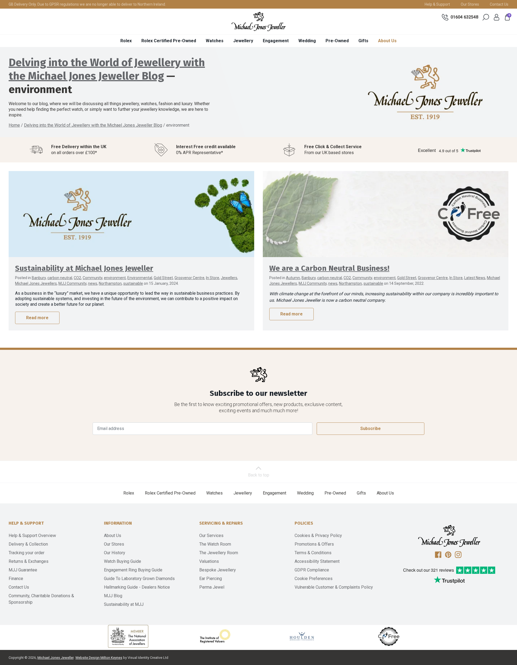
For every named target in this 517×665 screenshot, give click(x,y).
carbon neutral (59, 278)
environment (115, 278)
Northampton (110, 283)
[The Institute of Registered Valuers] (215, 636)
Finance (16, 578)
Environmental (139, 278)
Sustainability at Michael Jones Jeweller (84, 268)
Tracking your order (26, 552)
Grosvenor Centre (189, 278)
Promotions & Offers (314, 544)
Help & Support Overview (32, 535)
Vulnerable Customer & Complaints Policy (334, 587)
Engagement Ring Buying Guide (133, 569)
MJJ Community (72, 283)
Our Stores (470, 4)
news (92, 283)
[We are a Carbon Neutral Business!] (385, 214)
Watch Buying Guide (122, 561)
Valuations (209, 561)
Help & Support (437, 4)
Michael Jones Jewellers (36, 283)
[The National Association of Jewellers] (128, 636)
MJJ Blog (113, 595)
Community (92, 278)
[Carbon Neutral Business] (389, 636)
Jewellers (229, 278)
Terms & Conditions (313, 552)
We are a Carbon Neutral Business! (329, 268)
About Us (387, 40)
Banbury (39, 278)
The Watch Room (215, 544)
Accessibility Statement (317, 561)
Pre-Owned (337, 40)
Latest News (474, 278)
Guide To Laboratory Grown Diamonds (139, 578)
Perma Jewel (211, 587)
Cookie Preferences (314, 578)
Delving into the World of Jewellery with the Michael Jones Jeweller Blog (93, 125)
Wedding (307, 40)
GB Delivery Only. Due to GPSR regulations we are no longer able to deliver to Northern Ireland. (87, 4)
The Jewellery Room (218, 552)
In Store (212, 278)
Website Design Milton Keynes (98, 658)
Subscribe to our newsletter (258, 393)
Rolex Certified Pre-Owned (168, 40)
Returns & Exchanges (28, 561)
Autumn (293, 278)
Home (14, 125)
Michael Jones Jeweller (55, 658)
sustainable (133, 283)
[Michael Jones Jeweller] (258, 21)
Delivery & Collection (28, 544)
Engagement (276, 40)
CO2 (77, 278)
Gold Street (163, 278)
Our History (114, 552)
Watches (214, 40)
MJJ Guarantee (23, 569)
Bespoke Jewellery (217, 569)
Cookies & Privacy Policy (318, 535)
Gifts (363, 40)
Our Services (211, 535)
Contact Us (499, 4)
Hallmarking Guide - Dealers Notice (137, 587)
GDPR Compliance (312, 569)
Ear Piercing (210, 578)
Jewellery (243, 40)
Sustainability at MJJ (124, 604)
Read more (37, 317)
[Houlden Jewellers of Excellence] (302, 636)
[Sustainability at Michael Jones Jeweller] (131, 214)
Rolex (126, 40)
